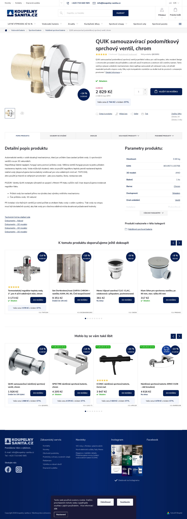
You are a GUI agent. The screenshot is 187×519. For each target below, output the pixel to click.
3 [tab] (90, 318)
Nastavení (61, 514)
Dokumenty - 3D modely (16, 224)
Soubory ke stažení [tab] (58, 136)
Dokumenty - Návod (14, 220)
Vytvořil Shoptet (176, 513)
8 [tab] (101, 318)
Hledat (121, 13)
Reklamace (47, 461)
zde (55, 508)
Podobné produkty (163, 136)
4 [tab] (92, 318)
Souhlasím (125, 502)
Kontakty (18, 3)
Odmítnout (105, 502)
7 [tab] (99, 318)
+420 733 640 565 (18, 455)
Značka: (176, 114)
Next (179, 243)
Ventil (177, 200)
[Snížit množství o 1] (145, 93)
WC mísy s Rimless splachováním (89, 446)
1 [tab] (85, 318)
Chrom (177, 186)
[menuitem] (22, 24)
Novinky (8, 3)
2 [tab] (87, 318)
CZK (174, 3)
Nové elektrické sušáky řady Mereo (89, 449)
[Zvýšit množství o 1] (145, 90)
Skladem (176, 193)
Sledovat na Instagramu (128, 480)
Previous (173, 243)
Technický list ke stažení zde (17, 217)
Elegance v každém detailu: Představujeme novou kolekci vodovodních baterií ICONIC (87, 455)
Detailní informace (113, 72)
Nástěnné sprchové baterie (140, 229)
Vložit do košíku (168, 91)
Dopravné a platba (33, 3)
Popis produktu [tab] (22, 136)
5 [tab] (94, 318)
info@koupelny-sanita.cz (23, 452)
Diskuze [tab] (93, 136)
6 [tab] (97, 318)
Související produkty (127, 136)
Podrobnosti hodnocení (127, 54)
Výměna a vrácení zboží (52, 464)
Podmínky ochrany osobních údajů (56, 457)
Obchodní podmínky (51, 453)
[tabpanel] (27, 282)
